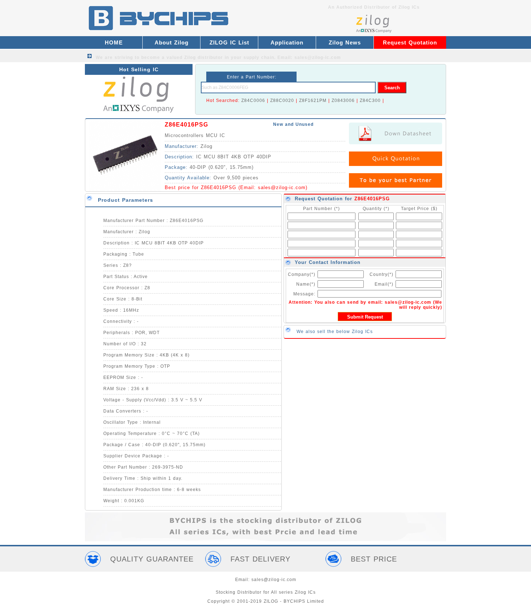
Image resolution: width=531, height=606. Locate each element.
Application (287, 42)
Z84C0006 (253, 100)
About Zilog (172, 42)
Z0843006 (343, 100)
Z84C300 (370, 100)
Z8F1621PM (313, 100)
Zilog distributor (203, 57)
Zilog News (345, 42)
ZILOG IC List (229, 42)
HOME (114, 42)
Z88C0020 (282, 100)
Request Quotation (410, 42)
